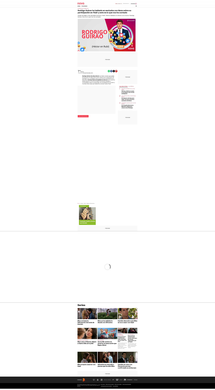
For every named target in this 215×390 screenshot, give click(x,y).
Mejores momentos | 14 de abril (128, 89)
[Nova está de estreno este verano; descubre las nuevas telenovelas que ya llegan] (133, 331)
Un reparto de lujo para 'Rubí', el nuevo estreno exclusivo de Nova (127, 99)
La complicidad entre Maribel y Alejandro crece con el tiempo (127, 106)
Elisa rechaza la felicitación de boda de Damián (85, 322)
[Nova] (84, 3)
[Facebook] (78, 71)
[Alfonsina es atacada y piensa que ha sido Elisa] (107, 357)
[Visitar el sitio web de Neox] (101, 380)
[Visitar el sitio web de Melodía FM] (125, 380)
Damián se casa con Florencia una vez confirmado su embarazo (127, 366)
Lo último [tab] (131, 86)
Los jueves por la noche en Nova (128, 96)
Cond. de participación (126, 384)
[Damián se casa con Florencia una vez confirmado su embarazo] (128, 357)
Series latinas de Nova (83, 116)
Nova (78, 203)
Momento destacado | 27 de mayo (128, 103)
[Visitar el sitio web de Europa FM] (121, 380)
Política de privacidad (109, 384)
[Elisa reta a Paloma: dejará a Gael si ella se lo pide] (87, 333)
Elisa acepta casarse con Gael (86, 365)
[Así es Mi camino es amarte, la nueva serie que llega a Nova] (107, 333)
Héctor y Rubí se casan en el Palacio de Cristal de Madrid (127, 92)
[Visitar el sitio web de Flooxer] (135, 380)
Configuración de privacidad (106, 386)
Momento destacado (82, 340)
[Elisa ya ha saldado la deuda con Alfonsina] (107, 313)
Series (78, 6)
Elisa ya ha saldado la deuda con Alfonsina (105, 321)
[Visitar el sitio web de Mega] (109, 380)
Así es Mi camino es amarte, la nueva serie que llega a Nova (107, 343)
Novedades (130, 334)
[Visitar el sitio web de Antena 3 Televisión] (93, 380)
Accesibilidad (115, 386)
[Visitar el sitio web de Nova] (105, 380)
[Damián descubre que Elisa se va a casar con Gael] (128, 313)
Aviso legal (103, 384)
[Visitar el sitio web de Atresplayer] (130, 380)
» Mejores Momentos (90, 203)
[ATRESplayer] (134, 4)
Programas (84, 6)
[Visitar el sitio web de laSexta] (97, 380)
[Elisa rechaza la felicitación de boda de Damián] (87, 313)
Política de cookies (118, 384)
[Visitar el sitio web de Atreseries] (113, 380)
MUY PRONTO (101, 340)
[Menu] (136, 6)
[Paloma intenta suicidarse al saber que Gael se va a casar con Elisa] (122, 331)
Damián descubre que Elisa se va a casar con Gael (127, 321)
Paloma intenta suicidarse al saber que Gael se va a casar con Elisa (122, 339)
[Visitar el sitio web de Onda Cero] (117, 380)
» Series (81, 203)
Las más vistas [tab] (123, 86)
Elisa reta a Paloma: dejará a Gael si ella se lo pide (86, 342)
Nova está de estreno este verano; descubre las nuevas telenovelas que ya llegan (132, 338)
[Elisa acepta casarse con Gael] (87, 357)
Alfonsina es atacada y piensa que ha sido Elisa (106, 365)
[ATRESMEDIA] (81, 380)
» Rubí (84, 203)
